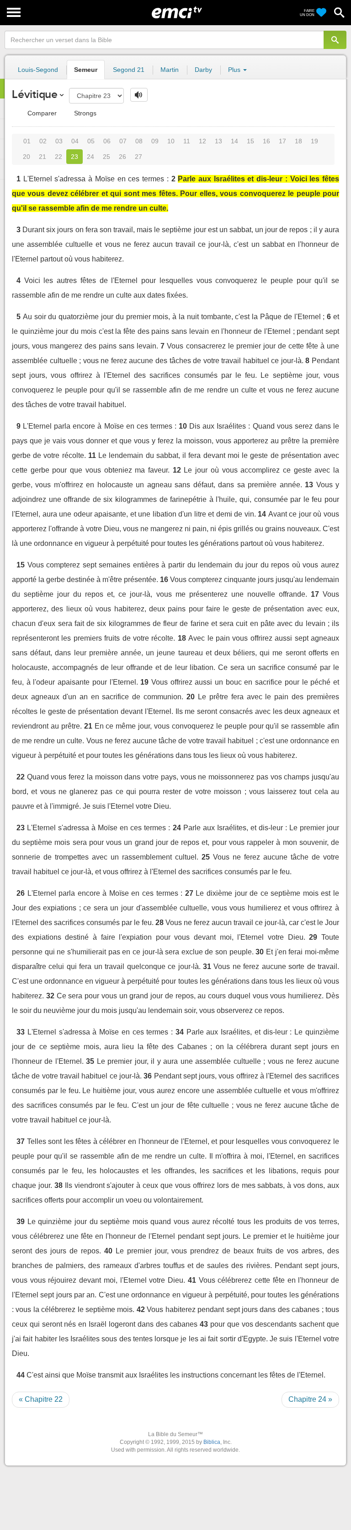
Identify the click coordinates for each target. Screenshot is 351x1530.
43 (204, 1324)
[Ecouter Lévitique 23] (139, 95)
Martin (169, 69)
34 (180, 1032)
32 (50, 996)
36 (148, 1076)
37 (20, 1141)
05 (91, 141)
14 (234, 141)
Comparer (41, 113)
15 (250, 141)
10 (171, 141)
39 (20, 1221)
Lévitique (35, 94)
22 (58, 156)
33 (20, 1032)
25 (106, 156)
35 (90, 1061)
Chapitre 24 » (310, 1399)
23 (74, 156)
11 (186, 141)
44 (20, 1375)
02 (43, 141)
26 (122, 156)
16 (266, 141)
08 (139, 141)
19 (314, 141)
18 (298, 141)
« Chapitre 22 (41, 1399)
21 (42, 156)
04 (75, 141)
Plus (235, 69)
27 (138, 156)
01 (27, 141)
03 (59, 141)
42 (141, 1309)
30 (259, 952)
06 (107, 141)
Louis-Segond (38, 69)
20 (26, 156)
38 (58, 1185)
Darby (203, 69)
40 (108, 1251)
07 (123, 141)
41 (192, 1280)
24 (90, 156)
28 (159, 922)
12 (202, 141)
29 (313, 937)
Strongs (84, 113)
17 (282, 141)
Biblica (211, 1442)
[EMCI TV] (177, 11)
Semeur (85, 69)
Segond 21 (128, 69)
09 (155, 141)
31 (207, 966)
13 (218, 141)
